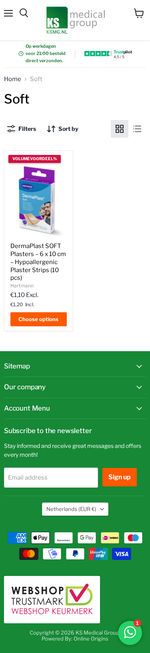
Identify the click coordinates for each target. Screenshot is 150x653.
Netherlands (71, 509)
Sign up (119, 477)
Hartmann (22, 286)
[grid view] (119, 129)
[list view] (137, 129)
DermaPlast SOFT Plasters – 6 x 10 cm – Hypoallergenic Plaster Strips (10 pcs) (38, 261)
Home (12, 79)
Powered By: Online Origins (75, 638)
